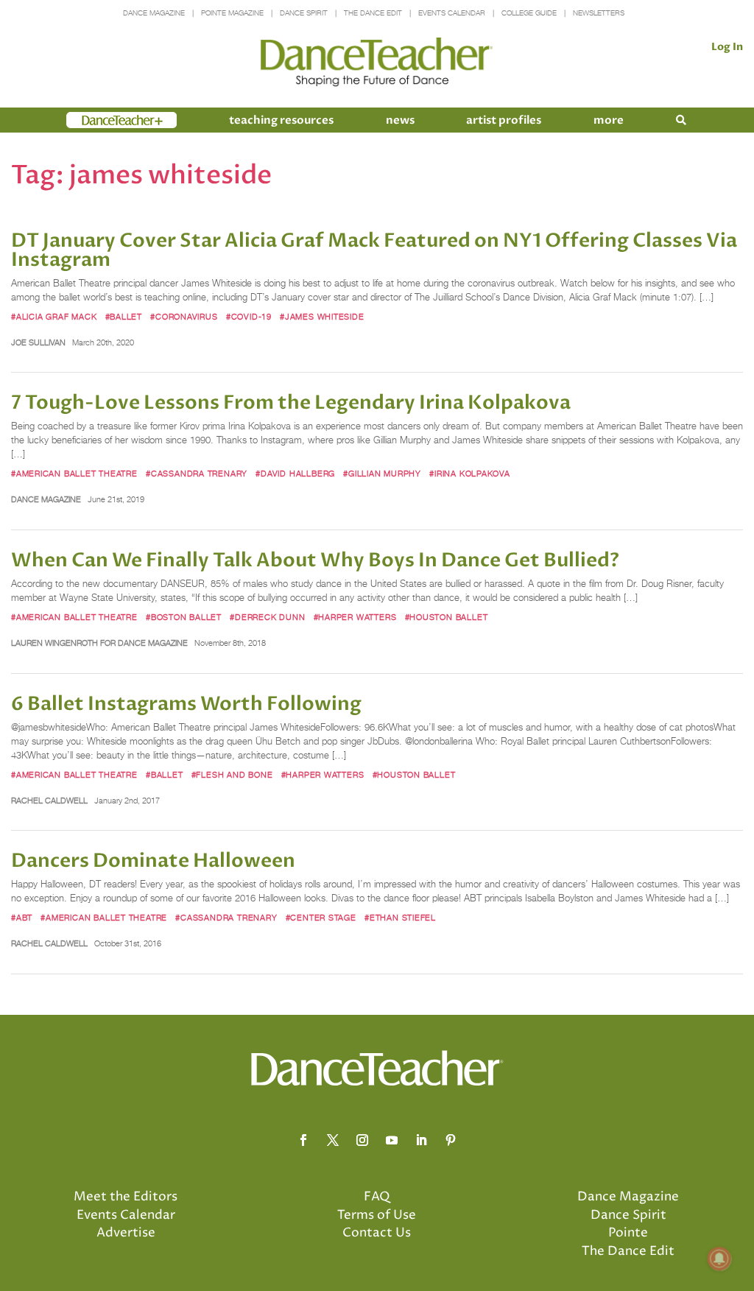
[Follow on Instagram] (362, 1140)
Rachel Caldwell (49, 800)
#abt (21, 917)
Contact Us (376, 1233)
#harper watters (355, 617)
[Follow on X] (333, 1140)
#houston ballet (446, 617)
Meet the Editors (125, 1197)
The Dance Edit (373, 13)
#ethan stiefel (400, 917)
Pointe (628, 1233)
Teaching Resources (281, 120)
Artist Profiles (503, 120)
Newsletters (598, 13)
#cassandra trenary (196, 473)
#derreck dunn (267, 617)
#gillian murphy (382, 473)
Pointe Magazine (232, 13)
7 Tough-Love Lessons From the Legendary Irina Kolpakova (291, 403)
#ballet (124, 317)
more (608, 120)
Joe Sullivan (38, 342)
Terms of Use (376, 1215)
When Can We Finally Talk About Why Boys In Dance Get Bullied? (315, 560)
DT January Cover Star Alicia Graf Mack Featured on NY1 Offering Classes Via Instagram (374, 250)
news (400, 120)
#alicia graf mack (53, 317)
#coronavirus (183, 317)
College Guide (529, 13)
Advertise (125, 1233)
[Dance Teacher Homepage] (377, 62)
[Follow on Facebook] (303, 1140)
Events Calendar (451, 13)
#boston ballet (184, 617)
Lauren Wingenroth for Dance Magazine (99, 643)
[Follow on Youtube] (392, 1140)
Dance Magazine (154, 13)
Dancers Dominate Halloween (153, 861)
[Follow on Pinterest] (450, 1140)
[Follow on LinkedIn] (421, 1140)
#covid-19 (249, 317)
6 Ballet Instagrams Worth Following (186, 704)
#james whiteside (322, 317)
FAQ (377, 1197)
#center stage (321, 917)
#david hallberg (295, 473)
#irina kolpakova (469, 473)
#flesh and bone (232, 775)
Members (92, 120)
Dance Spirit (304, 13)
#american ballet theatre (74, 473)
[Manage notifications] (719, 1258)
